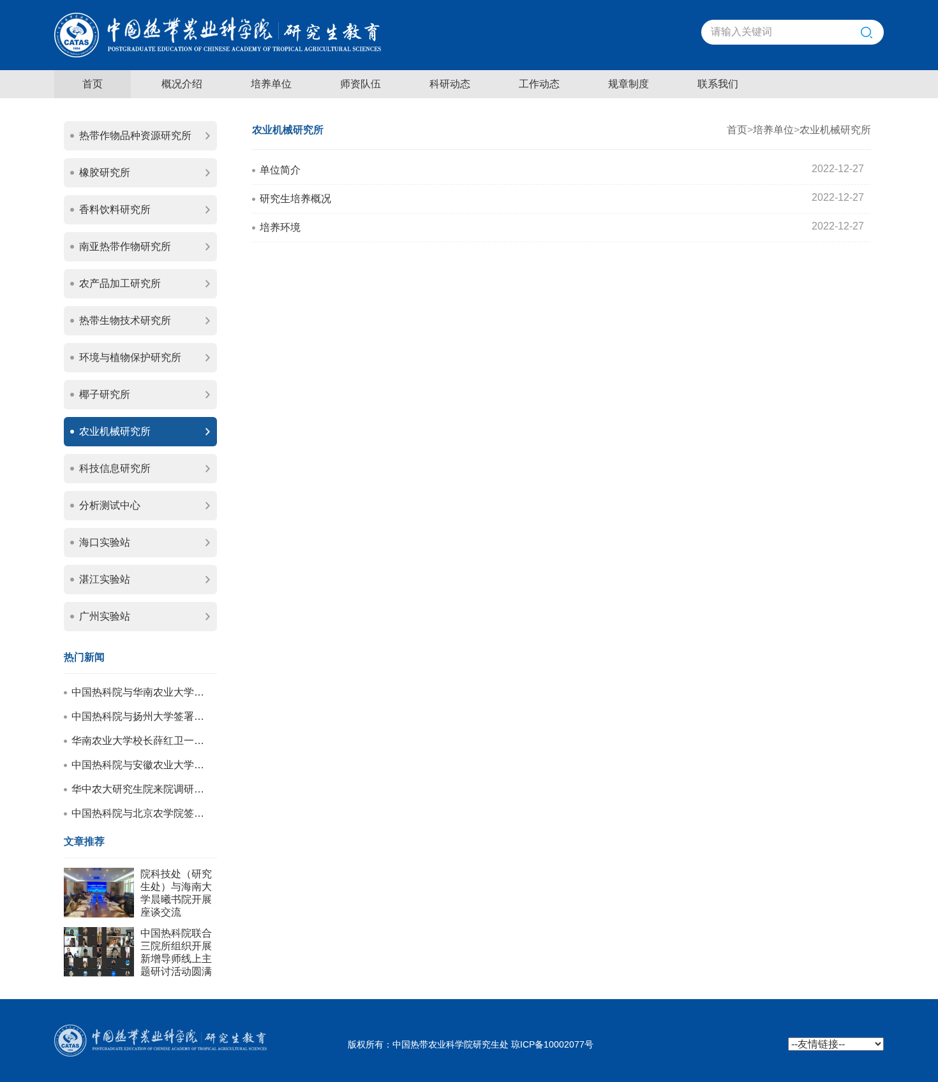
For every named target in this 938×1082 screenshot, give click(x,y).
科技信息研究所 (115, 468)
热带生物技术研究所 (125, 320)
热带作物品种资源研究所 (135, 135)
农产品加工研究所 (120, 283)
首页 (92, 83)
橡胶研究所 (104, 172)
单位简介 (280, 169)
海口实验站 (104, 542)
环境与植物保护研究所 (130, 357)
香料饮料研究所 (115, 209)
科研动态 (449, 83)
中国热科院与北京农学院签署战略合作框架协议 (140, 813)
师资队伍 (360, 83)
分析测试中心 (109, 505)
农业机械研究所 (115, 431)
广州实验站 (104, 616)
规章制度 (628, 83)
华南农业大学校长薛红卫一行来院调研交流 (140, 740)
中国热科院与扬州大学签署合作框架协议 (140, 716)
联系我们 (717, 83)
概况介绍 (181, 83)
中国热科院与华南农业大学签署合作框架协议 (140, 692)
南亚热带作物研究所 (125, 246)
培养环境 (280, 227)
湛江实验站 (104, 579)
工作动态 (539, 83)
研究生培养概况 (295, 198)
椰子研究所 (104, 394)
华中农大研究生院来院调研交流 (140, 789)
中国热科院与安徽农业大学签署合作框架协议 (140, 764)
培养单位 (271, 83)
